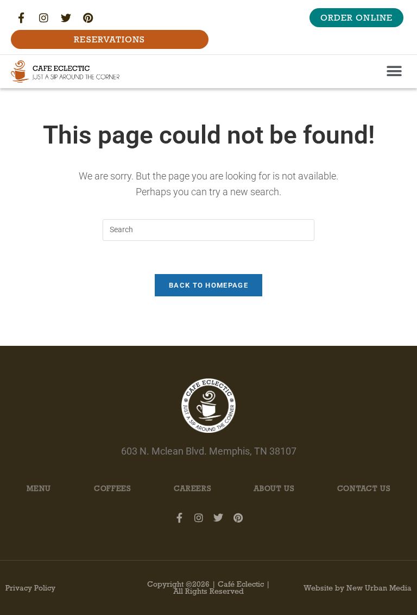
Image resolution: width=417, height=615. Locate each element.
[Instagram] (43, 18)
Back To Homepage (208, 285)
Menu (39, 488)
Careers (192, 488)
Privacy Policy (30, 588)
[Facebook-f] (21, 18)
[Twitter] (65, 18)
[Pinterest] (88, 18)
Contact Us (363, 488)
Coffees (112, 488)
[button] (394, 71)
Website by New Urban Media (358, 588)
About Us (274, 488)
